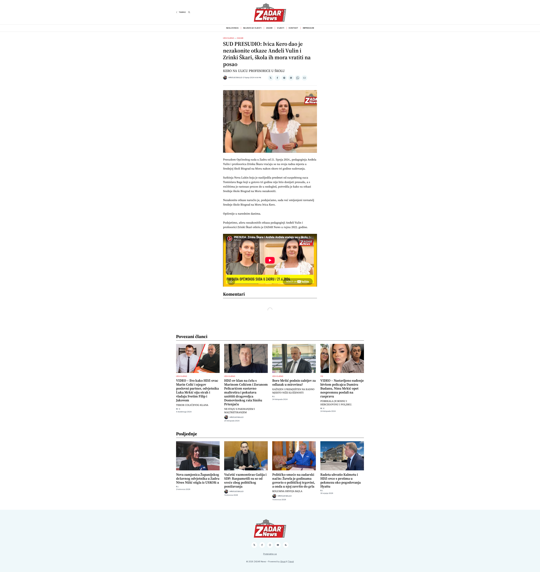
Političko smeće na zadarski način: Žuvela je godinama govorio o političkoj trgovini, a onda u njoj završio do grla (293, 480)
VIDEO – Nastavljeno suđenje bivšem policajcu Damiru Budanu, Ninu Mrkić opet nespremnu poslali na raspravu (342, 388)
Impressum (308, 28)
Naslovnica (232, 28)
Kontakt (293, 28)
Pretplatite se (270, 554)
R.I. (273, 396)
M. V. (178, 409)
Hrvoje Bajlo (235, 77)
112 (321, 376)
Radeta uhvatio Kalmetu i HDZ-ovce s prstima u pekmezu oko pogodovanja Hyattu (340, 480)
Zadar (269, 28)
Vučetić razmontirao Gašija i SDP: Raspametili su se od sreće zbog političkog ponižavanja (245, 480)
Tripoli (291, 561)
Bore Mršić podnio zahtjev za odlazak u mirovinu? (294, 382)
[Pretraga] (189, 12)
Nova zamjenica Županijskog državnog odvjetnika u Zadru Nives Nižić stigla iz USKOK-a (197, 478)
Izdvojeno (228, 38)
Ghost (283, 561)
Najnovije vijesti (252, 28)
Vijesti (280, 28)
